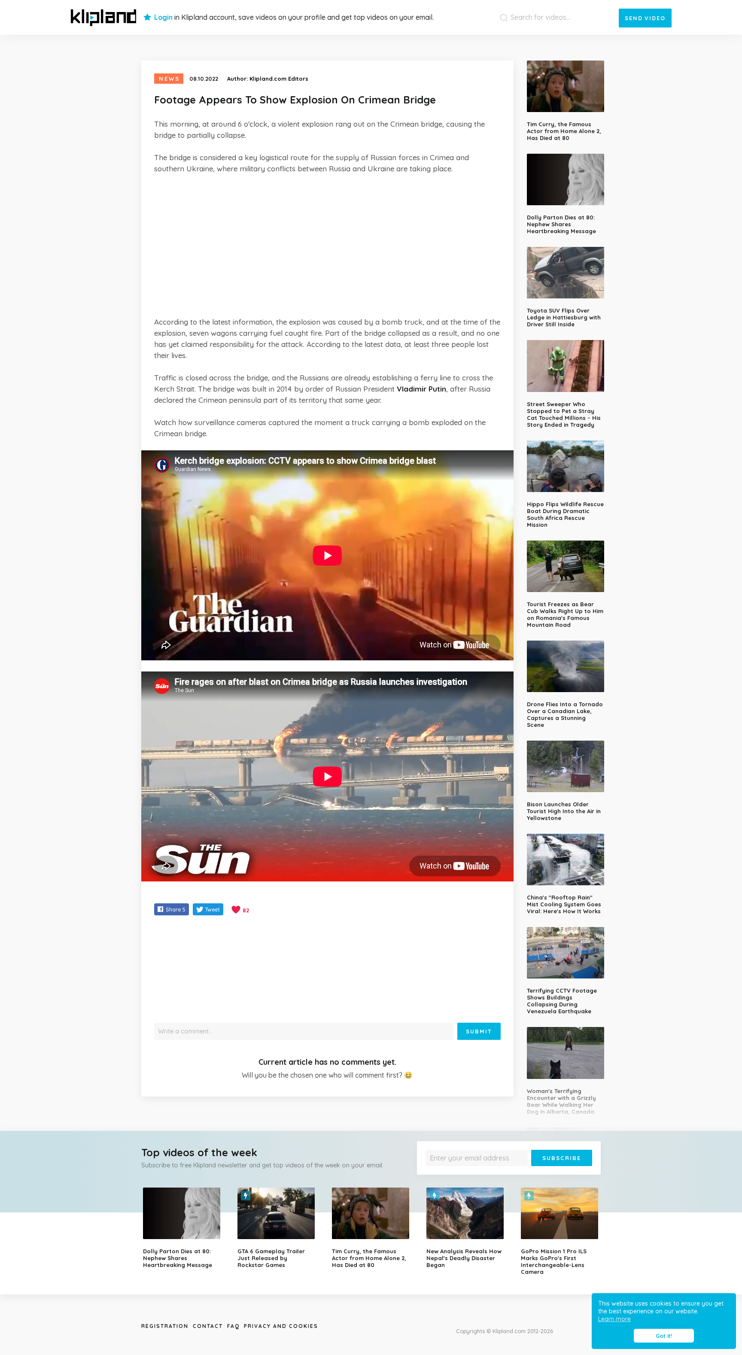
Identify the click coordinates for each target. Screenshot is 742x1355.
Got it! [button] (664, 1335)
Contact (208, 1326)
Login (163, 17)
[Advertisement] (327, 245)
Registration (165, 1326)
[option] (184, 1228)
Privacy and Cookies (281, 1326)
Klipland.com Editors (278, 78)
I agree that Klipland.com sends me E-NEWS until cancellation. (503, 1172)
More (569, 1172)
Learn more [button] (614, 1319)
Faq (233, 1326)
